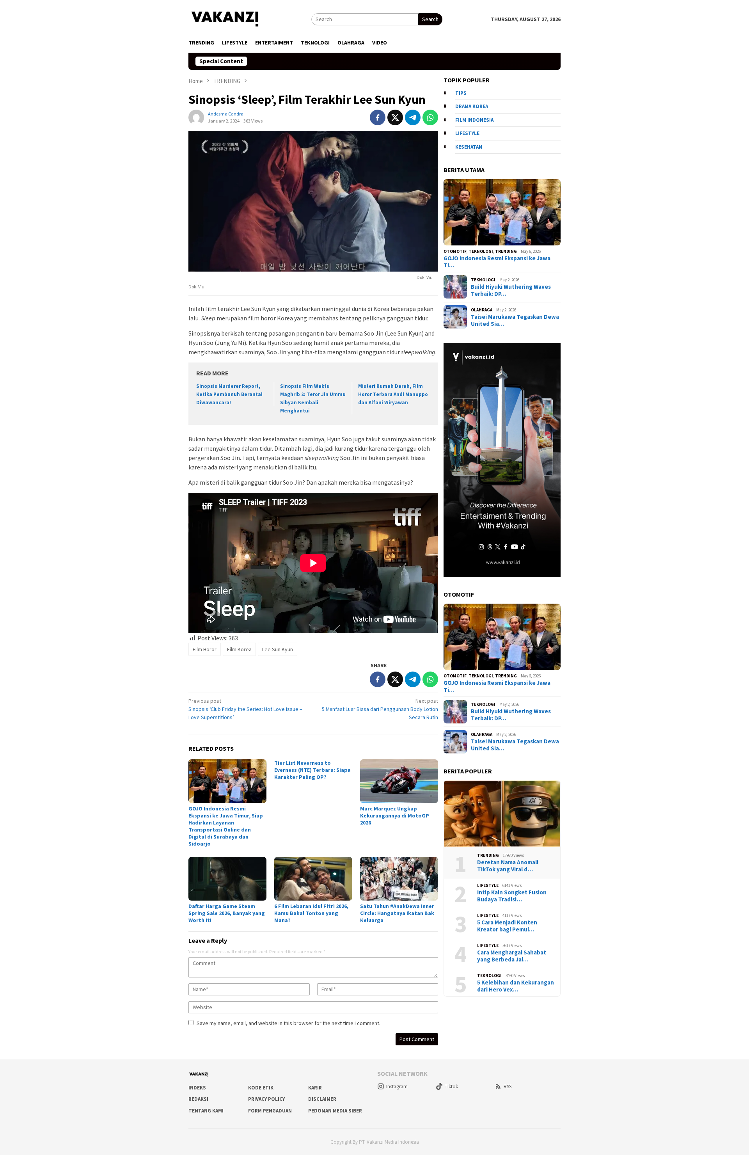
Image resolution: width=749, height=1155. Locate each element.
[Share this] (377, 117)
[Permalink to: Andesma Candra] (196, 117)
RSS (507, 1086)
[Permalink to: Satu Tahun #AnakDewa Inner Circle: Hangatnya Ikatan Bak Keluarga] (399, 879)
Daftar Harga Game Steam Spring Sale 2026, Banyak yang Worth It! (226, 913)
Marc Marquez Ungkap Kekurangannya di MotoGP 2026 (394, 815)
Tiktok (451, 1086)
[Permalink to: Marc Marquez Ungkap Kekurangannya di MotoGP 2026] (399, 781)
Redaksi (198, 1099)
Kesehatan (468, 147)
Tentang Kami (206, 1110)
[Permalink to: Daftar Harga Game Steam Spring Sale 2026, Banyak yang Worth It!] (227, 879)
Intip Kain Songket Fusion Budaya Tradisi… (512, 895)
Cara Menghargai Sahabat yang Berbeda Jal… (511, 956)
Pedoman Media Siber (335, 1110)
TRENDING (506, 251)
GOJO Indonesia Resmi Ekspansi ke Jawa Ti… (497, 261)
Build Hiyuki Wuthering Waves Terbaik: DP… (511, 290)
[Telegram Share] (413, 117)
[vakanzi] (225, 18)
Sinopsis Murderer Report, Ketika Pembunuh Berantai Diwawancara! (229, 394)
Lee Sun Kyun (277, 649)
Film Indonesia (474, 120)
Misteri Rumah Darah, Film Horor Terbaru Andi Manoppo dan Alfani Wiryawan (393, 394)
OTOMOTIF (455, 251)
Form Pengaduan (270, 1110)
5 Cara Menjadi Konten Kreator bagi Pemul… (507, 926)
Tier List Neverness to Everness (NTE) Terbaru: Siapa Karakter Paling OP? (312, 769)
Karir (315, 1087)
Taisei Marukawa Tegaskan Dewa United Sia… (515, 320)
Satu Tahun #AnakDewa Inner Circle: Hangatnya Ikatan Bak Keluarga (397, 913)
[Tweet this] (395, 117)
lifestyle (467, 133)
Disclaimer (322, 1099)
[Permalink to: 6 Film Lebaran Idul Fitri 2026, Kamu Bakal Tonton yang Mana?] (313, 879)
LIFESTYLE (488, 885)
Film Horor (205, 649)
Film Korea (239, 649)
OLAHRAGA (481, 310)
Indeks (197, 1087)
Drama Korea (471, 106)
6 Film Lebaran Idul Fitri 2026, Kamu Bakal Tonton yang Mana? (311, 913)
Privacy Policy (266, 1099)
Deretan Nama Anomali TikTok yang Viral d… (507, 865)
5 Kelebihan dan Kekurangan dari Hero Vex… (515, 986)
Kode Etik (260, 1087)
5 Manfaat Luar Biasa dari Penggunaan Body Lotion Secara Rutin (380, 709)
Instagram (397, 1086)
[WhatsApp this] (430, 117)
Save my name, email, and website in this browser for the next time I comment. (288, 1023)
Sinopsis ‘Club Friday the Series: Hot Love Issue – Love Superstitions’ (245, 709)
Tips (461, 93)
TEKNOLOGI (481, 251)
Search (430, 19)
